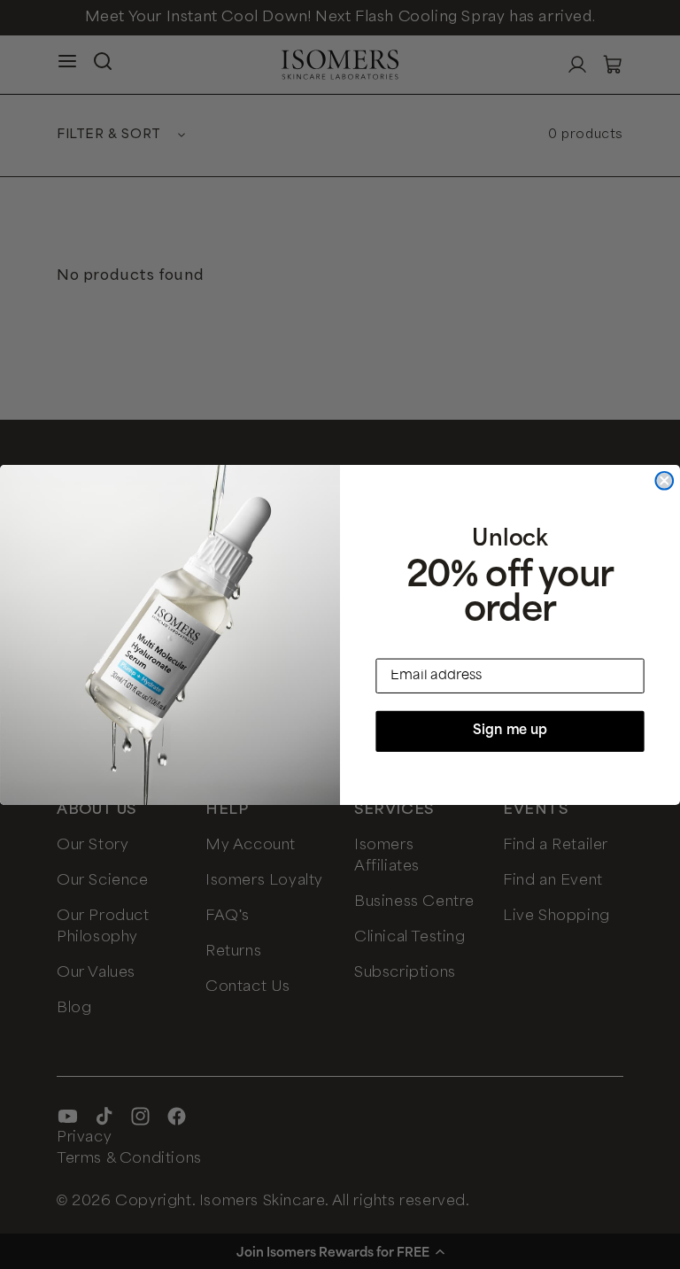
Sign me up (510, 731)
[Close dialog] (664, 480)
